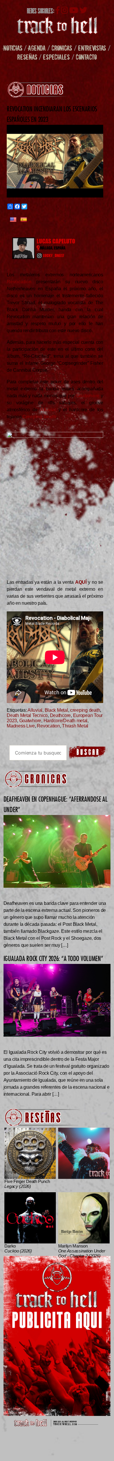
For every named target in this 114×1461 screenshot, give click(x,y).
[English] (13, 220)
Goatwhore (30, 720)
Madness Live (21, 725)
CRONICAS (61, 47)
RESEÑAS (27, 56)
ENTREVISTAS (92, 47)
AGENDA (36, 47)
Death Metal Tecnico (27, 715)
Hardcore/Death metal (66, 720)
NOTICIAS (12, 47)
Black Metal (56, 710)
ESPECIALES (56, 56)
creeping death (85, 710)
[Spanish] (23, 220)
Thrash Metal (75, 725)
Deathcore (60, 715)
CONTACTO (86, 56)
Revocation (48, 725)
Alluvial (34, 710)
